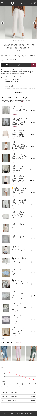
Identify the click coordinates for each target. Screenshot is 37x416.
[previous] (2, 22)
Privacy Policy (19, 413)
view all (19, 342)
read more (18, 92)
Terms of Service (28, 413)
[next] (34, 22)
